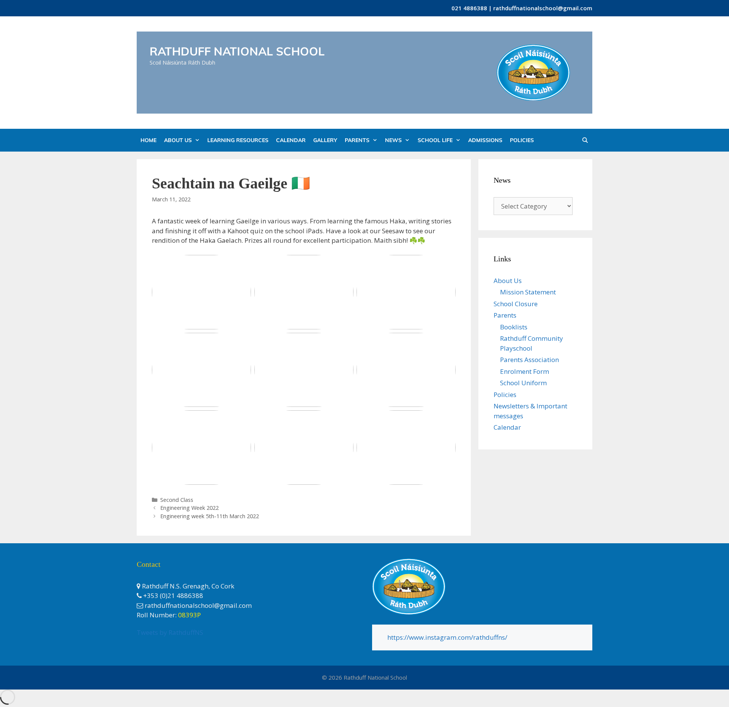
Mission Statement (528, 292)
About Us (178, 140)
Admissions (485, 140)
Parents (357, 140)
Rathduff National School (237, 51)
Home (148, 140)
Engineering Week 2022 (189, 507)
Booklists (513, 327)
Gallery (325, 140)
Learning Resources (237, 140)
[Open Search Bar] (585, 140)
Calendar (291, 140)
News (393, 140)
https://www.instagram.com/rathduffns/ (447, 637)
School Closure (516, 303)
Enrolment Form (524, 371)
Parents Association (529, 359)
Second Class (176, 499)
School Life (435, 140)
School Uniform (523, 382)
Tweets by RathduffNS (170, 632)
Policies (522, 140)
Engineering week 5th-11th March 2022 (209, 516)
